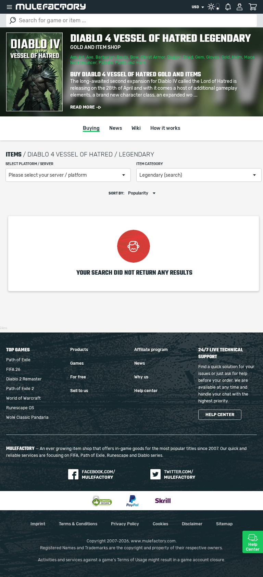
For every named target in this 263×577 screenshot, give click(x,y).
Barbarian (105, 57)
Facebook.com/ (98, 474)
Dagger (174, 57)
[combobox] (197, 7)
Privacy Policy (125, 524)
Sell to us (79, 391)
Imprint (37, 524)
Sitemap (224, 524)
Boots (122, 57)
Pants (120, 63)
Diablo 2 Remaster (24, 379)
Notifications (228, 7)
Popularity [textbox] (138, 193)
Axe (89, 57)
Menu (9, 7)
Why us (141, 377)
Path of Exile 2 (20, 389)
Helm (237, 57)
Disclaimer (192, 524)
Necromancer (83, 63)
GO (12, 20)
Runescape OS (20, 408)
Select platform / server (29, 164)
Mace (249, 57)
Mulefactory (51, 7)
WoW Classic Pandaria (27, 417)
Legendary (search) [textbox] (160, 175)
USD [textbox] (195, 7)
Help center (146, 391)
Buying (91, 128)
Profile (239, 7)
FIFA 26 (13, 369)
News (115, 128)
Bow (134, 57)
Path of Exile (18, 360)
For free (78, 377)
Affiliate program (151, 350)
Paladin (106, 63)
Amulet (77, 57)
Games (77, 363)
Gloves (212, 57)
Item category (149, 164)
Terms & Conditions (78, 524)
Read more (82, 107)
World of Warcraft (23, 398)
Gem (199, 57)
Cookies (160, 524)
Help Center (253, 546)
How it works (165, 128)
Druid (188, 57)
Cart (252, 7)
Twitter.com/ (179, 474)
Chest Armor (153, 57)
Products (79, 350)
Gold (225, 57)
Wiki (136, 128)
